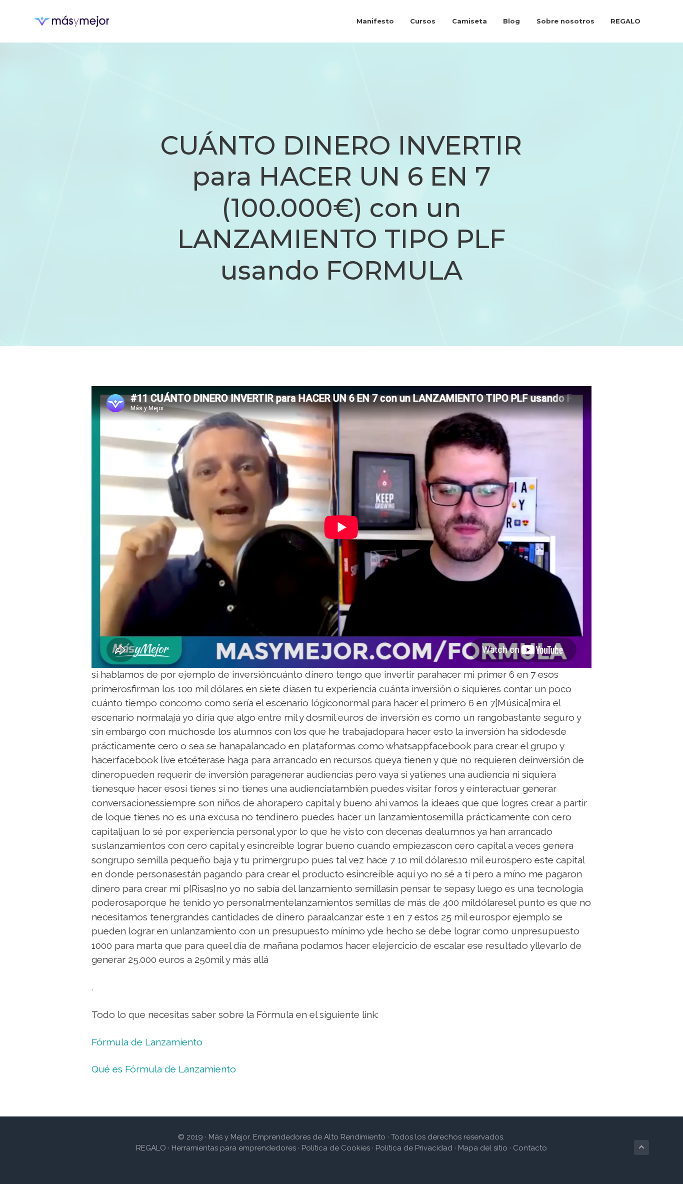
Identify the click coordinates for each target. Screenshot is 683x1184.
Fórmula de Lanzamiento (147, 1041)
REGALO (151, 1147)
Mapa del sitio (483, 1147)
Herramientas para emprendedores (235, 1147)
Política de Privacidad (414, 1147)
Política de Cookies (336, 1147)
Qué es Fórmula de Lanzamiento (164, 1068)
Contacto (530, 1147)
